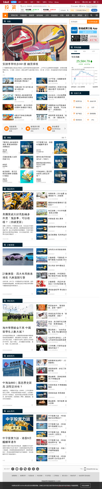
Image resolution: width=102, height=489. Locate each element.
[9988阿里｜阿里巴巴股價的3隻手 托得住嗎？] (51, 88)
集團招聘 (23, 475)
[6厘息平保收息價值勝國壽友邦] (18, 117)
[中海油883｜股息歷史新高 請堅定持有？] (51, 176)
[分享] (66, 75)
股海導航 (5, 166)
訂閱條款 (56, 475)
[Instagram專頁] (29, 469)
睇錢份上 (5, 151)
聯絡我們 (73, 475)
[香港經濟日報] (6, 2)
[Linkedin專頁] (37, 469)
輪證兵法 (38, 166)
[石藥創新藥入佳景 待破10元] (18, 162)
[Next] (88, 15)
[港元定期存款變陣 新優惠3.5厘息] (18, 107)
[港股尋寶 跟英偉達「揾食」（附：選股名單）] (51, 117)
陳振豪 (38, 179)
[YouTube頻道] (17, 469)
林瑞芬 (5, 164)
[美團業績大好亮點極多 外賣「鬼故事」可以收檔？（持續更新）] (51, 107)
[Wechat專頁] (25, 469)
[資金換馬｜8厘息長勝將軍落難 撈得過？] (18, 81)
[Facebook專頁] (12, 469)
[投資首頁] (5, 15)
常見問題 (48, 475)
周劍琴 (5, 179)
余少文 (38, 150)
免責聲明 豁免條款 (84, 475)
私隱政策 (31, 475)
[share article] (19, 153)
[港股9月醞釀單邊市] (51, 147)
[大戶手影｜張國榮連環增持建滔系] (51, 81)
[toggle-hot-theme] (87, 10)
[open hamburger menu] (96, 15)
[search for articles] (91, 15)
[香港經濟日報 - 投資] (10, 8)
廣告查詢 (65, 475)
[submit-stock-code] (67, 10)
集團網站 (14, 475)
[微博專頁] (21, 469)
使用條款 (68, 485)
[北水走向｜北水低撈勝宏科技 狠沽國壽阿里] (51, 97)
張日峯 (5, 150)
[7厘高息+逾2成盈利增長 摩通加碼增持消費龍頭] (18, 97)
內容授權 (39, 475)
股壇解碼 (38, 181)
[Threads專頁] (33, 469)
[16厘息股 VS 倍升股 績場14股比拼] (18, 88)
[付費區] (13, 2)
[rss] (49, 6)
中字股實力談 (40, 151)
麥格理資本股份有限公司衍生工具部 (43, 163)
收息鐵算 (5, 181)
